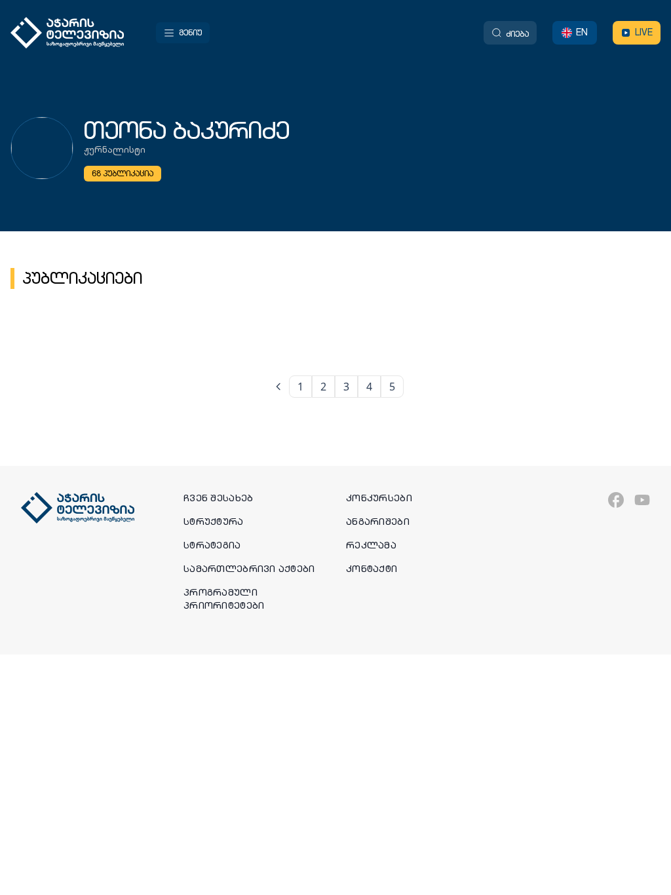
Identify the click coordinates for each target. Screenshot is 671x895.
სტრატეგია (212, 545)
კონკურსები (379, 498)
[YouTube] (642, 500)
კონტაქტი (371, 568)
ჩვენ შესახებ (218, 498)
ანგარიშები (378, 521)
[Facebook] (616, 500)
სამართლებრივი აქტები (249, 568)
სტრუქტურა (213, 521)
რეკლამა (371, 545)
